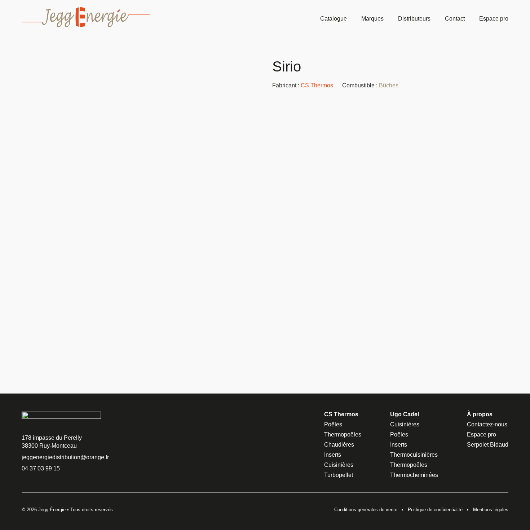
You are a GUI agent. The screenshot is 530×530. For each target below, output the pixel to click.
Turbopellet (338, 475)
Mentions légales (490, 509)
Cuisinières (338, 465)
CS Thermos (317, 85)
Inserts (332, 455)
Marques (372, 19)
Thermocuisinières (414, 455)
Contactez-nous (487, 424)
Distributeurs (414, 19)
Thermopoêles (342, 434)
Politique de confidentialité (435, 509)
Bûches (388, 85)
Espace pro (493, 19)
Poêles (333, 424)
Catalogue (333, 19)
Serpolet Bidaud (487, 445)
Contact (455, 19)
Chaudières (339, 445)
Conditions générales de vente (365, 509)
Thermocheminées (414, 475)
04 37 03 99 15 (41, 468)
